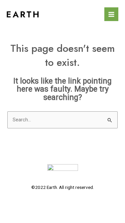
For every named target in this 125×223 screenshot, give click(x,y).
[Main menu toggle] (111, 14)
